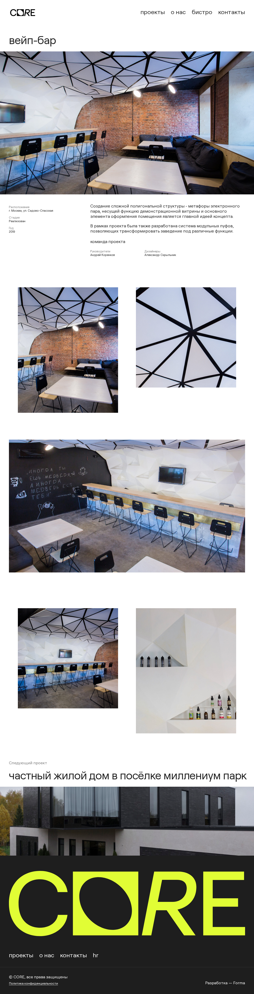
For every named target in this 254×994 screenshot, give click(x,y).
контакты (231, 11)
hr (95, 955)
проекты (152, 11)
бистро (202, 11)
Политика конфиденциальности (33, 983)
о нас (178, 11)
